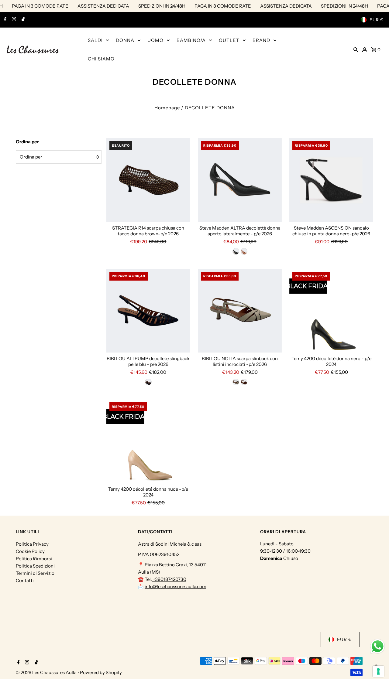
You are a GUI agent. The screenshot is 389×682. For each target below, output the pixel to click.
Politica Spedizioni (35, 566)
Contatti (25, 580)
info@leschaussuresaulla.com (175, 586)
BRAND (261, 40)
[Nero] (236, 251)
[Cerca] (356, 49)
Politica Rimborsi (34, 558)
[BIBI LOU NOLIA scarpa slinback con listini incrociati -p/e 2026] (240, 311)
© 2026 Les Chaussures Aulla (46, 672)
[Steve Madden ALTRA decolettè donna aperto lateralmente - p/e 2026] (240, 180)
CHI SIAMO (101, 59)
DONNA (125, 40)
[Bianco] (236, 382)
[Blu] (148, 382)
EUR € (377, 19)
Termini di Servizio (35, 573)
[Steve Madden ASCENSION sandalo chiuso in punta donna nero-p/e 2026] (331, 180)
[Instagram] (13, 20)
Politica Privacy (32, 544)
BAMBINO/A (191, 40)
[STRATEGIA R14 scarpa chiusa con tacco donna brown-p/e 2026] (148, 180)
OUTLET (229, 40)
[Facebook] (4, 20)
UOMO (155, 40)
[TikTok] (22, 20)
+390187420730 (169, 579)
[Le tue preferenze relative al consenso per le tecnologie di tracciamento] (378, 671)
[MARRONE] (244, 382)
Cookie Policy (30, 551)
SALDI (95, 40)
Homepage (167, 108)
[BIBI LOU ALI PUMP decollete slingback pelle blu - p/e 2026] (148, 311)
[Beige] (244, 251)
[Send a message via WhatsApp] (377, 646)
